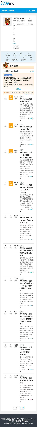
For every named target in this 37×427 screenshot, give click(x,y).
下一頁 (22, 408)
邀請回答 (15, 59)
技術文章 (4, 10)
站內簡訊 (22, 24)
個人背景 (7, 55)
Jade (30, 118)
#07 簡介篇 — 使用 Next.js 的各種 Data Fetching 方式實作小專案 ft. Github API (26, 286)
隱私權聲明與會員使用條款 (12, 423)
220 (14, 43)
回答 (7, 59)
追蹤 (31, 24)
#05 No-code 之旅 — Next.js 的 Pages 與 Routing (26, 220)
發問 (14, 54)
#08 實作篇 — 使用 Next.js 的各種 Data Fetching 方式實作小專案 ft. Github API (26, 319)
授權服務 (18, 421)
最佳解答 (23, 59)
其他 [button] (31, 60)
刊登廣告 (11, 421)
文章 (20, 54)
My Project (28, 54)
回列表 (32, 71)
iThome (33, 419)
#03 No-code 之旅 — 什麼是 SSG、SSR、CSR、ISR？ (26, 155)
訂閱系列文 (30, 92)
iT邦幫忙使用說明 (27, 423)
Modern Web (8, 75)
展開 (17, 89)
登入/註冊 (32, 10)
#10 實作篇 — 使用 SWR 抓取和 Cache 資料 (26, 380)
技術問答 (11, 10)
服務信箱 (25, 421)
